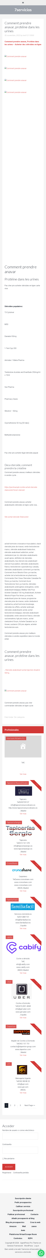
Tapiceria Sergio (14, 822)
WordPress (28, 1246)
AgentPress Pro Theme (29, 1243)
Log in (36, 1246)
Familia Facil (12, 899)
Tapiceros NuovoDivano (17, 783)
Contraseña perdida (21, 1173)
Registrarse (6, 1173)
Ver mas (23, 774)
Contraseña (6, 1144)
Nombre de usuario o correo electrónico (18, 1130)
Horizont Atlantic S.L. (16, 738)
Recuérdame (9, 1159)
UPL (9, 1064)
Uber (9, 981)
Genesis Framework (15, 1246)
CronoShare (12, 863)
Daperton (11, 1026)
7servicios (23, 9)
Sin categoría (19, 717)
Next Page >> (30, 1105)
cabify (9, 937)
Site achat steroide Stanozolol (16, 517)
